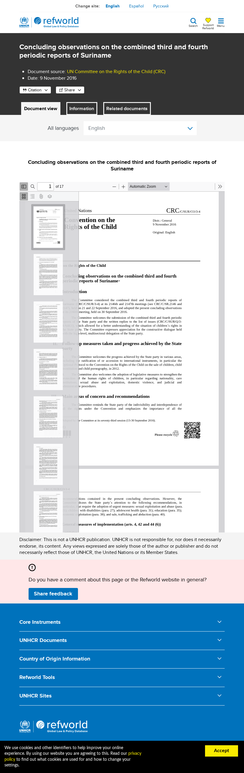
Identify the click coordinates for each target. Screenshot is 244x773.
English (113, 6)
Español (136, 6)
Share (69, 90)
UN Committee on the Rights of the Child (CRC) (116, 71)
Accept (221, 750)
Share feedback (53, 594)
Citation (35, 90)
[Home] (49, 22)
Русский (161, 6)
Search (193, 25)
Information (81, 108)
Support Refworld (208, 26)
